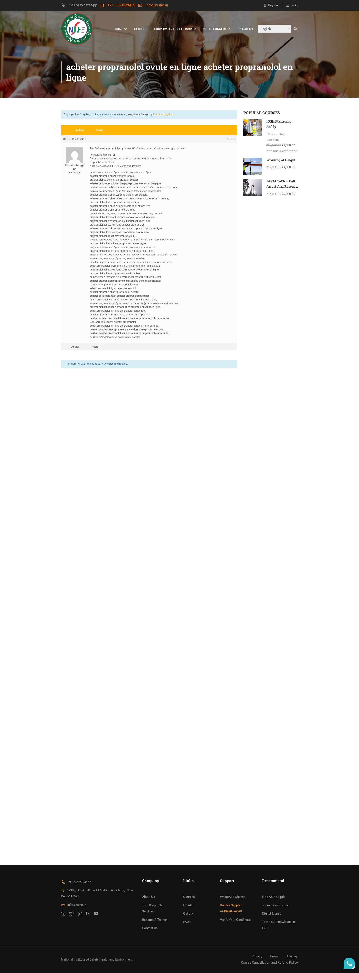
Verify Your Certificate (235, 920)
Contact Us (244, 29)
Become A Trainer (154, 920)
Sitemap (292, 956)
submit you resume (275, 905)
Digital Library (271, 913)
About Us (148, 897)
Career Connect (214, 29)
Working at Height (280, 160)
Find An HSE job (273, 897)
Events (188, 905)
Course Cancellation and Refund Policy (269, 962)
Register (273, 5)
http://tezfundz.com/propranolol (167, 148)
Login (294, 5)
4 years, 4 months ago (136, 114)
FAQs (187, 922)
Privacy (257, 956)
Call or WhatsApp (83, 5)
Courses (138, 29)
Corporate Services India (173, 29)
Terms (274, 956)
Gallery (188, 913)
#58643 (231, 139)
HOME (119, 29)
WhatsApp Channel (233, 897)
